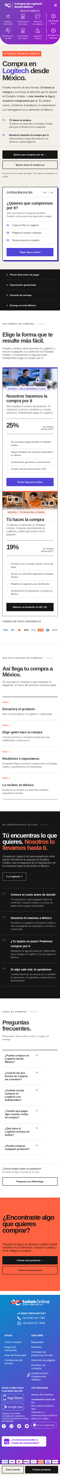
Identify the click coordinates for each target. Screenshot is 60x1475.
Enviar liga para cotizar (30, 482)
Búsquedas (37, 1342)
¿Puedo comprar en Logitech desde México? (17, 1058)
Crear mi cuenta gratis (30, 1270)
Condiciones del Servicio (13, 1362)
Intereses (36, 1347)
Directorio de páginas (43, 1360)
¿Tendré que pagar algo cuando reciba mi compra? (16, 1114)
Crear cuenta (13, 1469)
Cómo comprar (13, 1342)
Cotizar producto (41, 1469)
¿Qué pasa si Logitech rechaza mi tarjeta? (17, 1131)
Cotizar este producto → (30, 1260)
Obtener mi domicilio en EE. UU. (30, 607)
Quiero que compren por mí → (30, 154)
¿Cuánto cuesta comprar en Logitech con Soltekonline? (14, 1095)
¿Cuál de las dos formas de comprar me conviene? (16, 1076)
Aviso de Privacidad (15, 1355)
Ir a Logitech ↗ (14, 876)
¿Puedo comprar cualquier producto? (17, 1147)
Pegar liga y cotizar (30, 252)
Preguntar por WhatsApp (30, 1181)
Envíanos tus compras (38, 1367)
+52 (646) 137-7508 (34, 1323)
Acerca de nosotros (42, 1394)
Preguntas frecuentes (10, 1349)
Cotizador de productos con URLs (42, 1353)
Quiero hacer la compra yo (30, 165)
